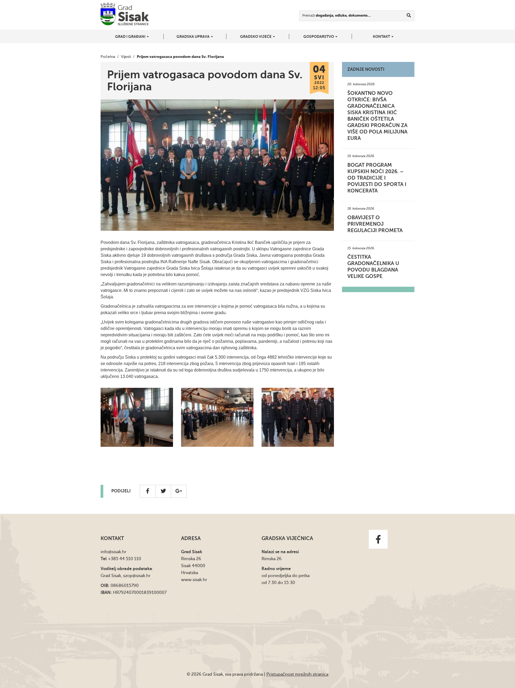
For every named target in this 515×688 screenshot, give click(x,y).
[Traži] (408, 15)
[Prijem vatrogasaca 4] (217, 417)
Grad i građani (130, 36)
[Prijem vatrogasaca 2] (137, 417)
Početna (108, 57)
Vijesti (126, 57)
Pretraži (336, 15)
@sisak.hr (117, 551)
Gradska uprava (193, 36)
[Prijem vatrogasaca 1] (298, 417)
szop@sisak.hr (136, 575)
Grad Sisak (125, 14)
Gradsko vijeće (256, 36)
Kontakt (382, 36)
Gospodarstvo (319, 36)
